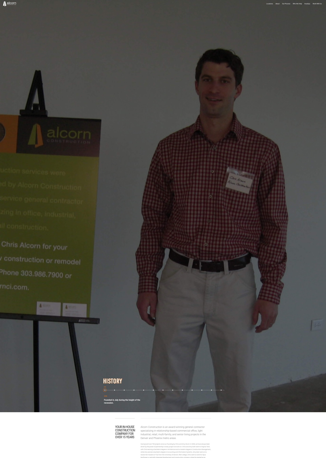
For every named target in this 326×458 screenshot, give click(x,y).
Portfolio (307, 4)
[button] (269, 4)
